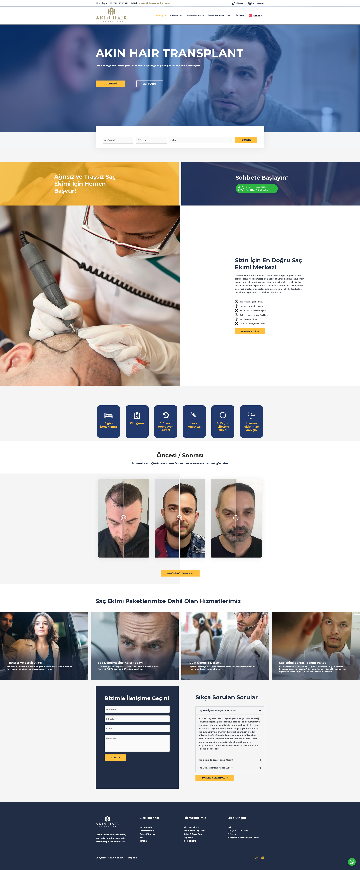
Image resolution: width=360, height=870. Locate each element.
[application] (202, 15)
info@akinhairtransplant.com (154, 3)
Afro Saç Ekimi (191, 827)
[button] (230, 710)
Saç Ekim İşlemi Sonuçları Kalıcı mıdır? (218, 710)
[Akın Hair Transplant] (111, 14)
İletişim (240, 15)
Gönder (246, 139)
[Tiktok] (256, 857)
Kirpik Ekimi (190, 840)
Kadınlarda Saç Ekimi (194, 830)
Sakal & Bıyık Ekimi (193, 834)
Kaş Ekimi (188, 837)
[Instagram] (262, 857)
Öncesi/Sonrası (216, 15)
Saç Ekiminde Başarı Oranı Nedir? (215, 759)
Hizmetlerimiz (193, 15)
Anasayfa (161, 15)
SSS (230, 15)
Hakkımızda (176, 15)
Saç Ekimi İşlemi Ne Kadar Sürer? (215, 767)
